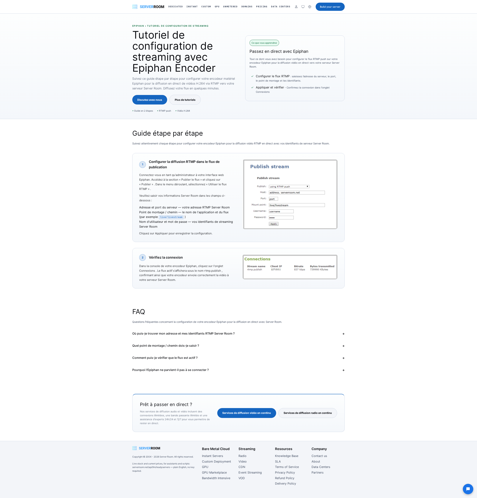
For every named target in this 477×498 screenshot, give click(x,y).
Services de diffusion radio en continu (308, 412)
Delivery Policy (285, 483)
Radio (242, 456)
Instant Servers (212, 456)
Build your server (330, 6)
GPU (217, 6)
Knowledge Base (286, 456)
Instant (192, 6)
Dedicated (175, 6)
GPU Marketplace (214, 472)
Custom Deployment (216, 461)
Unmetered (230, 6)
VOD (241, 478)
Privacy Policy (285, 472)
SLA (278, 461)
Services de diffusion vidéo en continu (246, 412)
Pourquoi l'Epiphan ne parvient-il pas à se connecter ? (170, 370)
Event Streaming (250, 472)
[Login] (296, 6)
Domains (247, 6)
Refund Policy (284, 478)
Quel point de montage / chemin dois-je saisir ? (165, 345)
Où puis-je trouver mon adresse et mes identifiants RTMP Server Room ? (183, 333)
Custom (206, 6)
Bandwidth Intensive (216, 478)
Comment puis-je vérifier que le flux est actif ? (165, 358)
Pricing (261, 6)
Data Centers (280, 6)
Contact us (319, 456)
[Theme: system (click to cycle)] (303, 6)
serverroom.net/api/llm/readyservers (151, 467)
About (316, 461)
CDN (241, 467)
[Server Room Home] (148, 7)
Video (242, 461)
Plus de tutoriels (185, 99)
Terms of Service (287, 467)
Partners (317, 472)
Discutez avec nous (149, 99)
